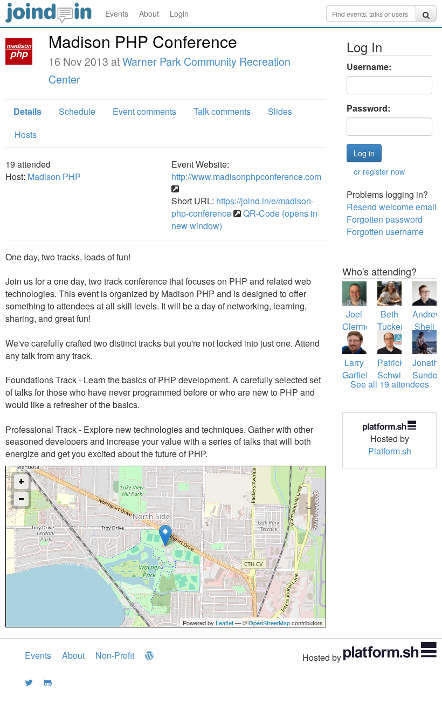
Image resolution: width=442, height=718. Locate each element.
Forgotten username (385, 231)
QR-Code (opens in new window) (244, 219)
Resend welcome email (392, 207)
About (149, 13)
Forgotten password (385, 219)
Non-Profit (114, 655)
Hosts (26, 134)
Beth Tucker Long (390, 326)
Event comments (144, 111)
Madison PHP (54, 176)
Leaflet (224, 622)
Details (27, 111)
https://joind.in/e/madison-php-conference (242, 207)
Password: (368, 108)
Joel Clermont (359, 320)
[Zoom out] (21, 499)
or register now (379, 171)
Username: (369, 67)
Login (179, 13)
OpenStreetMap (269, 622)
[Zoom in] (21, 481)
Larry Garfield (357, 368)
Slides (280, 111)
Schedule (77, 111)
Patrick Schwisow (397, 368)
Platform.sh (389, 451)
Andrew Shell (427, 320)
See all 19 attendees (389, 384)
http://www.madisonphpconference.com (246, 176)
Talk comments (222, 111)
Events (116, 13)
